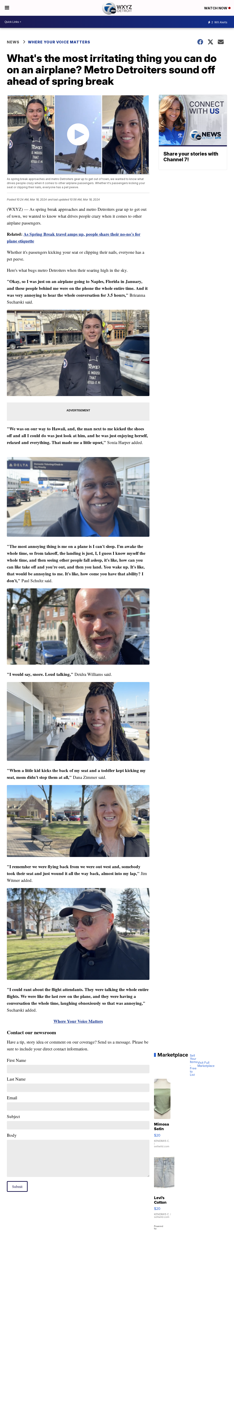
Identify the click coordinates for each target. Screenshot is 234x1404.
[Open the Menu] (7, 8)
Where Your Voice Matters (59, 42)
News (13, 42)
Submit (17, 1186)
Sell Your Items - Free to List (193, 1065)
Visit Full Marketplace (206, 1064)
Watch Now (216, 8)
